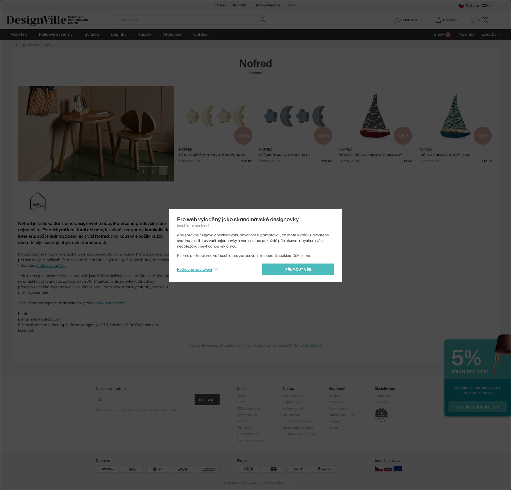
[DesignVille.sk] (388, 468)
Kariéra (242, 421)
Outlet (333, 427)
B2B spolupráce (267, 5)
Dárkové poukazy (342, 414)
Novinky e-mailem (111, 388)
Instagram (382, 395)
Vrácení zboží (293, 408)
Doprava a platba (295, 402)
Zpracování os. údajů (298, 427)
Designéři (336, 421)
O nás (220, 5)
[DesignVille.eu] (397, 468)
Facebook (382, 402)
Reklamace (291, 414)
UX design (230, 482)
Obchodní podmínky (298, 421)
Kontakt (239, 5)
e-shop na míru (252, 482)
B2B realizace (247, 414)
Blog (292, 5)
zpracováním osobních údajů (155, 410)
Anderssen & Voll (50, 265)
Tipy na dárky (338, 408)
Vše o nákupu (293, 395)
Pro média (244, 427)
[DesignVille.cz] (379, 468)
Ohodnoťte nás (248, 434)
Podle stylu (337, 402)
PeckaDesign (278, 482)
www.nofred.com (110, 302)
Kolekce (334, 395)
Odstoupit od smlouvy (299, 434)
